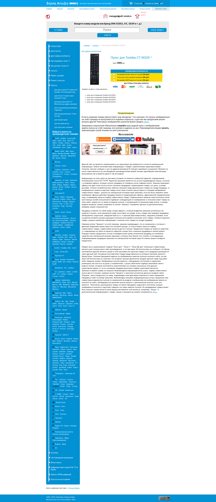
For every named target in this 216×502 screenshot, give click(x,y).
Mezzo (55, 285)
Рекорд (73, 426)
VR (66, 399)
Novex (70, 295)
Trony (62, 384)
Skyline (62, 358)
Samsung (73, 347)
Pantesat (67, 317)
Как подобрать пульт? (87, 8)
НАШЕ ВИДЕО (157, 30)
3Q (56, 448)
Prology (70, 326)
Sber (75, 349)
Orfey (76, 304)
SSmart (55, 358)
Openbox (69, 304)
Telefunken (63, 382)
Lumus (61, 276)
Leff (54, 274)
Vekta (71, 394)
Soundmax (70, 363)
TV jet (68, 386)
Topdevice (70, 384)
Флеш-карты (56, 462)
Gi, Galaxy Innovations (60, 218)
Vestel (61, 396)
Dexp (72, 182)
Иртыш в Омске (74, 488)
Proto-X (55, 329)
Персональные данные (108, 8)
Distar (61, 187)
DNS (54, 185)
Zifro (57, 414)
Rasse (57, 339)
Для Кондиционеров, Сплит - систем (66, 115)
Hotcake (71, 242)
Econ (57, 197)
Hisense (67, 239)
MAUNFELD (56, 282)
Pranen (63, 324)
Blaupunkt (72, 156)
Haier (54, 237)
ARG (63, 145)
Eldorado (55, 199)
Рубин (68, 314)
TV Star (75, 386)
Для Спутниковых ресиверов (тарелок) (65, 109)
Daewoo (58, 180)
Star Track (63, 365)
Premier (70, 324)
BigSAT (73, 153)
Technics (62, 380)
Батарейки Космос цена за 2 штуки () (133, 74)
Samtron (55, 349)
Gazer (64, 216)
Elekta (63, 199)
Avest (74, 147)
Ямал (64, 444)
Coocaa (67, 172)
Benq (54, 153)
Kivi (64, 262)
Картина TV (59, 256)
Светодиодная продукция (62, 458)
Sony (62, 363)
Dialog (59, 185)
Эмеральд (59, 438)
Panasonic (59, 317)
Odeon (57, 301)
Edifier (62, 197)
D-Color (66, 180)
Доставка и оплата (128, 8)
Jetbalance (59, 268)
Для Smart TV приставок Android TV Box (64, 97)
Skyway (55, 361)
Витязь (57, 162)
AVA (63, 147)
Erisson (55, 204)
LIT (58, 274)
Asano (69, 145)
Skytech (69, 358)
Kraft (54, 264)
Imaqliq (63, 248)
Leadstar (61, 272)
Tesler (54, 382)
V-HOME (58, 394)
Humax (62, 244)
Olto (66, 301)
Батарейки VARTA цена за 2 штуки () (133, 80)
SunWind (62, 367)
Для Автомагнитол (61, 123)
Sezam (61, 354)
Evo (71, 204)
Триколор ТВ (70, 373)
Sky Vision (72, 361)
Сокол (64, 166)
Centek (55, 172)
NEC (64, 293)
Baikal (57, 151)
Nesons (55, 295)
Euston (55, 208)
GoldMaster (69, 225)
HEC (66, 237)
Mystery (55, 289)
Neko (69, 293)
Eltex (69, 199)
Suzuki (55, 370)
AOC (54, 145)
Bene (72, 151)
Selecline (62, 352)
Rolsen (74, 341)
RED (54, 341)
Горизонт (58, 418)
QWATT (66, 335)
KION (60, 262)
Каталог (60, 8)
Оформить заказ (161, 8)
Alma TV (70, 141)
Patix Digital (57, 320)
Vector (65, 394)
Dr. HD (54, 189)
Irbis (69, 248)
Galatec (58, 216)
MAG (64, 282)
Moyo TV (55, 287)
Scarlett (69, 354)
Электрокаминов (59, 440)
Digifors (66, 185)
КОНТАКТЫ (56, 51)
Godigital (55, 223)
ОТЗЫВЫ (58, 30)
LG (56, 272)
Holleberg (56, 242)
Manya (58, 280)
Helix (71, 237)
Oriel (60, 306)
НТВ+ (57, 231)
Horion (63, 242)
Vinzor (55, 399)
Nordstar (63, 295)
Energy (65, 201)
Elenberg (69, 197)
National (58, 293)
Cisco (61, 172)
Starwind (71, 365)
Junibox (71, 268)
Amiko (60, 143)
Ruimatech (56, 343)
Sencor (55, 354)
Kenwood (70, 259)
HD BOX (61, 237)
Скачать (54, 71)
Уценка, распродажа (60, 434)
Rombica (67, 341)
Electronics (56, 201)
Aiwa (59, 141)
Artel (59, 145)
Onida (72, 301)
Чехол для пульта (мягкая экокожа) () (133, 77)
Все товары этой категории (91, 51)
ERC (61, 204)
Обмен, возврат (57, 75)
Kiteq (54, 262)
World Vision (61, 402)
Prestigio (70, 329)
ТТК (54, 376)
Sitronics (55, 363)
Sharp (67, 356)
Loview (70, 274)
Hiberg (55, 239)
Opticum (61, 304)
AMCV (54, 143)
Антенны (54, 453)
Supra (75, 367)
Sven (65, 370)
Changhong (56, 176)
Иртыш (58, 422)
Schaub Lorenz (58, 356)
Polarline (55, 324)
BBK (67, 151)
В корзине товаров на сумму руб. (148, 3)
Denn (67, 182)
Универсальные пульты (64, 432)
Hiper (61, 239)
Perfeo (55, 331)
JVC (65, 268)
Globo (68, 227)
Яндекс (58, 444)
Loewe (63, 274)
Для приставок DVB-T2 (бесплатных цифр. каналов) (65, 103)
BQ (53, 158)
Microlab (63, 287)
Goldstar (55, 227)
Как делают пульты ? (60, 66)
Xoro (63, 406)
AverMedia (56, 147)
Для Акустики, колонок (63, 127)
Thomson (72, 382)
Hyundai (55, 244)
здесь (146, 122)
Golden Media (57, 225)
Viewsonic (69, 396)
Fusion (68, 212)
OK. (63, 301)
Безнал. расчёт (145, 8)
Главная (49, 8)
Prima (54, 326)
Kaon (57, 259)
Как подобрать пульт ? (60, 61)
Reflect (59, 341)
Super (69, 367)
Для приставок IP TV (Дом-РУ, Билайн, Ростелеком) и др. (66, 91)
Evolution (56, 206)
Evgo (63, 206)
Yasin (62, 410)
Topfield (55, 384)
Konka (69, 262)
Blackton (56, 156)
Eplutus (72, 201)
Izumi (74, 248)
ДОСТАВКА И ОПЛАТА (60, 56)
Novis (76, 295)
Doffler (67, 187)
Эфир (66, 438)
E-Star (66, 204)
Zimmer (63, 414)
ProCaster (62, 326)
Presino (63, 329)
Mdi (60, 285)
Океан (64, 310)
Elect (74, 199)
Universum (69, 390)
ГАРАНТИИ (56, 46)
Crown (66, 174)
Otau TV (71, 306)
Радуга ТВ (58, 426)
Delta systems (58, 182)
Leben (68, 272)
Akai (64, 141)
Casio (72, 170)
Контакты (71, 8)
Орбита (58, 310)
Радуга (66, 426)
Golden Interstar (67, 223)
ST (76, 363)
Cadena (58, 170)
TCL (56, 380)
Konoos (75, 262)
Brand (58, 158)
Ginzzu (73, 218)
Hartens (72, 235)
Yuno (57, 410)
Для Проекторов (61, 120)
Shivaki (73, 356)
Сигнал (57, 166)
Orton (54, 306)
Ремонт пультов (58, 80)
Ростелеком (59, 314)
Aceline (63, 138)
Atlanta (74, 143)
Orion (65, 306)
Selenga (70, 352)
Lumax (55, 276)
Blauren (64, 156)
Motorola (74, 285)
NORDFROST (57, 297)
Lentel (74, 272)
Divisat (55, 187)
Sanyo (63, 349)
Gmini (62, 227)
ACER (57, 138)
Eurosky (69, 206)
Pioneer (67, 322)
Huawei (69, 244)
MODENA (66, 285)
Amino (67, 143)
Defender (73, 180)
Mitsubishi (72, 287)
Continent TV (57, 174)
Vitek (76, 396)
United (61, 390)
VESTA (55, 396)
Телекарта (59, 373)
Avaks (68, 147)
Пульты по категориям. (60, 479)
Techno (70, 380)
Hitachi (74, 239)
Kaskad (63, 259)
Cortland (73, 174)
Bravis (64, 158)
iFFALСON (64, 252)
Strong (55, 365)
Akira (54, 141)
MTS (69, 282)
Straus (55, 367)
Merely (74, 282)
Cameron (65, 170)
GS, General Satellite (60, 220)
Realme (69, 339)
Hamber (58, 235)
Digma (72, 185)
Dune (60, 189)
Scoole (55, 352)
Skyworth (63, 361)
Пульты (54, 85)
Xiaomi (57, 406)
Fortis (57, 212)
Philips (65, 320)
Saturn (69, 349)
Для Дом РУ (59, 193)
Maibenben (66, 280)
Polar (73, 322)
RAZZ (63, 339)
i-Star (56, 252)
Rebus (76, 339)
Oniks (54, 304)
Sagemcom (64, 347)
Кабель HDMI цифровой (61, 474)
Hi (75, 237)
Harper (65, 235)
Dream (74, 187)
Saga (57, 347)
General (73, 220)
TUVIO (62, 386)
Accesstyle (71, 138)
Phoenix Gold (57, 322)
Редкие (55, 428)
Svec (60, 370)
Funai (63, 212)
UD (56, 390)
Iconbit (57, 248)
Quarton (58, 335)
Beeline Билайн (64, 153)
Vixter (61, 399)
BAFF (62, 151)
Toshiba (55, 386)
